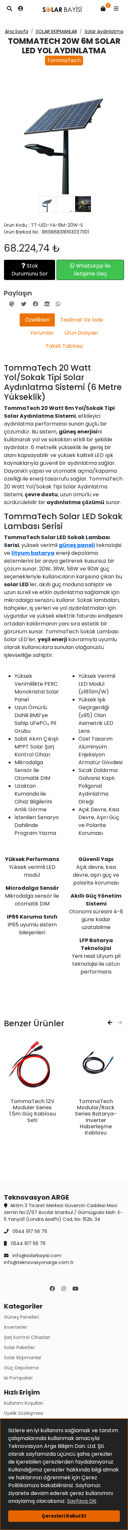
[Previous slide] (110, 1023)
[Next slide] (120, 1023)
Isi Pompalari (18, 1378)
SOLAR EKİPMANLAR (56, 31)
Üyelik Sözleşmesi (23, 1413)
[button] (116, 9)
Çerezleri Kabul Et (64, 1516)
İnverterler (15, 1327)
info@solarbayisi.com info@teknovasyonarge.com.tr (39, 1259)
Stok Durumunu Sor (29, 269)
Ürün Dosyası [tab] (81, 333)
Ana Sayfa (16, 31)
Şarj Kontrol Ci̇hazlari (27, 1337)
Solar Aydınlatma (104, 31)
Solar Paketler (19, 1347)
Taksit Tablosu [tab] (64, 346)
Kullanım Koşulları (23, 1403)
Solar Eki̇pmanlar (22, 1357)
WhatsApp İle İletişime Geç (92, 269)
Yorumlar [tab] (42, 333)
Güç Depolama (21, 1367)
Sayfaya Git (81, 1501)
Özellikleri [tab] (37, 320)
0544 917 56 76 (29, 1231)
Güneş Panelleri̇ (21, 1317)
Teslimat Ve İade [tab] (81, 320)
